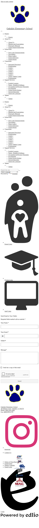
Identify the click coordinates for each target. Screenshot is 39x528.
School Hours (12, 59)
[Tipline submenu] (5, 97)
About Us (11, 42)
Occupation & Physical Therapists (18, 87)
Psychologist (12, 88)
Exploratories (12, 78)
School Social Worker (14, 90)
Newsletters (11, 54)
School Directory (13, 58)
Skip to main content (7, 1)
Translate (15, 174)
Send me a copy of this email (11, 367)
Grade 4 (10, 73)
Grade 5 (10, 75)
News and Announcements (16, 52)
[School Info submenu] (5, 51)
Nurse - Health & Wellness (16, 85)
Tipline (10, 98)
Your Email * (5, 332)
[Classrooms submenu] (5, 63)
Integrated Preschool (14, 64)
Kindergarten (12, 66)
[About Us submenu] (5, 109)
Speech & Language (14, 93)
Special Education (13, 92)
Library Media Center (14, 76)
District (10, 37)
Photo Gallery (12, 56)
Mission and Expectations (16, 44)
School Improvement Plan (16, 47)
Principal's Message (14, 46)
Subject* (3, 340)
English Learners (13, 83)
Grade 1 (10, 68)
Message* (4, 350)
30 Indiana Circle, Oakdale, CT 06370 (12, 408)
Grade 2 (10, 69)
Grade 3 (10, 71)
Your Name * (5, 323)
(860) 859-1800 (10, 410)
